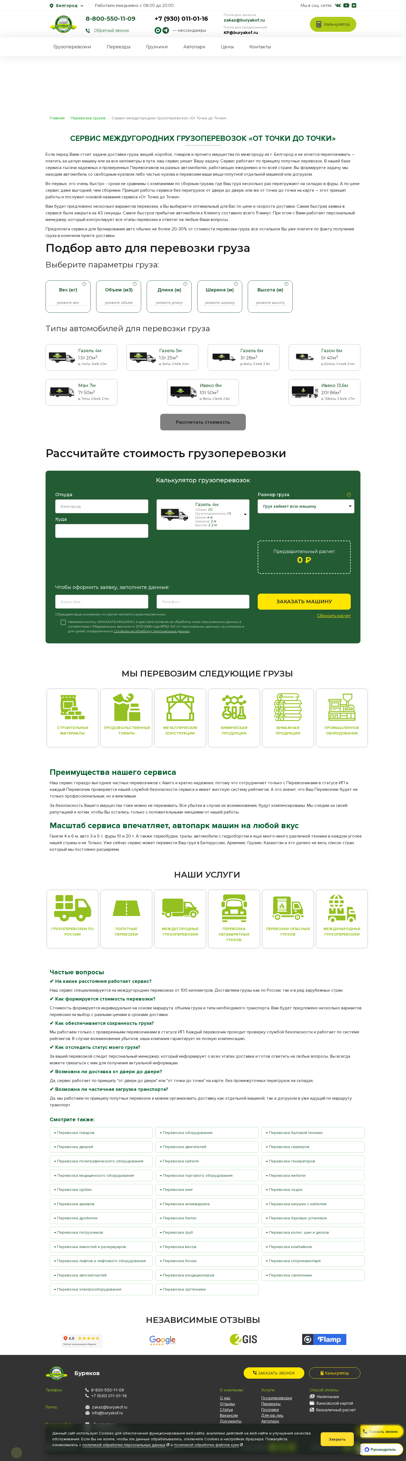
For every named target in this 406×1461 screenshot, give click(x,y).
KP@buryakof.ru (241, 33)
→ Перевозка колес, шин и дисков (297, 1232)
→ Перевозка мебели (285, 1175)
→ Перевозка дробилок (75, 1218)
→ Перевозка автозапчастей (80, 1275)
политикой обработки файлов (206, 1444)
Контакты (260, 46)
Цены (227, 46)
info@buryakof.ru (107, 1412)
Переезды (119, 46)
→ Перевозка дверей (73, 1146)
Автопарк (194, 46)
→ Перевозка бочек (178, 1261)
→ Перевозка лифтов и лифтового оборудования (100, 1261)
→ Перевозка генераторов (290, 1161)
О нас (225, 1398)
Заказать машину (304, 602)
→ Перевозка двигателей (183, 1146)
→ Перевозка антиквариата (185, 1204)
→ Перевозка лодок (284, 1189)
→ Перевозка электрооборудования (87, 1289)
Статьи (226, 1409)
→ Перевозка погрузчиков (78, 1232)
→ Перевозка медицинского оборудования (94, 1175)
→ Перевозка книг (176, 1189)
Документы (231, 1421)
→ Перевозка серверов (287, 1146)
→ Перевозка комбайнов (289, 1246)
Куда (61, 519)
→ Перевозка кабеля (179, 1161)
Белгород (67, 5)
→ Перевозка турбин (73, 1189)
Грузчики (157, 46)
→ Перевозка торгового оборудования (196, 1175)
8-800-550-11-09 (110, 18)
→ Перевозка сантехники (289, 1275)
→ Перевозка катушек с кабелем (296, 1204)
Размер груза (273, 494)
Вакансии (229, 1415)
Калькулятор (337, 1373)
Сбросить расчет (334, 616)
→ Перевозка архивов (74, 1204)
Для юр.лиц (272, 1415)
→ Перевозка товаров (74, 1132)
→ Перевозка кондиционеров (187, 1275)
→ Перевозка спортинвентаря (293, 1261)
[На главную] (63, 24)
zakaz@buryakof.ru (244, 20)
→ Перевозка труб (176, 1232)
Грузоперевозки (72, 46)
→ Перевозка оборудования (186, 1132)
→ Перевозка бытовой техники (294, 1132)
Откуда (63, 494)
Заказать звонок (276, 1373)
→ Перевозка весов (178, 1246)
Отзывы (227, 1403)
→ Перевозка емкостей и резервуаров (90, 1246)
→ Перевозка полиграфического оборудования (98, 1161)
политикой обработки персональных (123, 1444)
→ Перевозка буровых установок (296, 1218)
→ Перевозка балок (178, 1218)
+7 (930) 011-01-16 (181, 18)
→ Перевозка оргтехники (183, 1289)
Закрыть (337, 1439)
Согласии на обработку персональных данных (152, 631)
